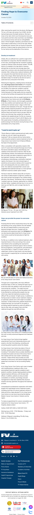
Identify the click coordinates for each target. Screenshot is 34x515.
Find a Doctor (5, 466)
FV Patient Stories (23, 484)
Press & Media (22, 482)
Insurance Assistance (7, 472)
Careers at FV (22, 464)
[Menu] (31, 2)
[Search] (27, 2)
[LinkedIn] (16, 456)
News (19, 479)
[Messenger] (31, 507)
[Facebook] (11, 456)
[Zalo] (31, 512)
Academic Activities (24, 469)
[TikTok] (8, 456)
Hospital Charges (6, 478)
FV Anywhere (5, 469)
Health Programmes (7, 475)
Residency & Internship (24, 466)
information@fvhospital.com (11, 443)
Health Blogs (21, 476)
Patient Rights (12, 514)
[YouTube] (14, 456)
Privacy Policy (21, 514)
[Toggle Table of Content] (31, 23)
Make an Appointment (7, 464)
